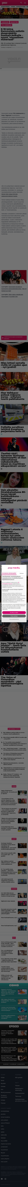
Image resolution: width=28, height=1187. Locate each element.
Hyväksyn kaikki (14, 612)
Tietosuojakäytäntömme (14, 619)
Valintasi (22, 573)
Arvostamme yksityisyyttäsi (9, 573)
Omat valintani (14, 616)
